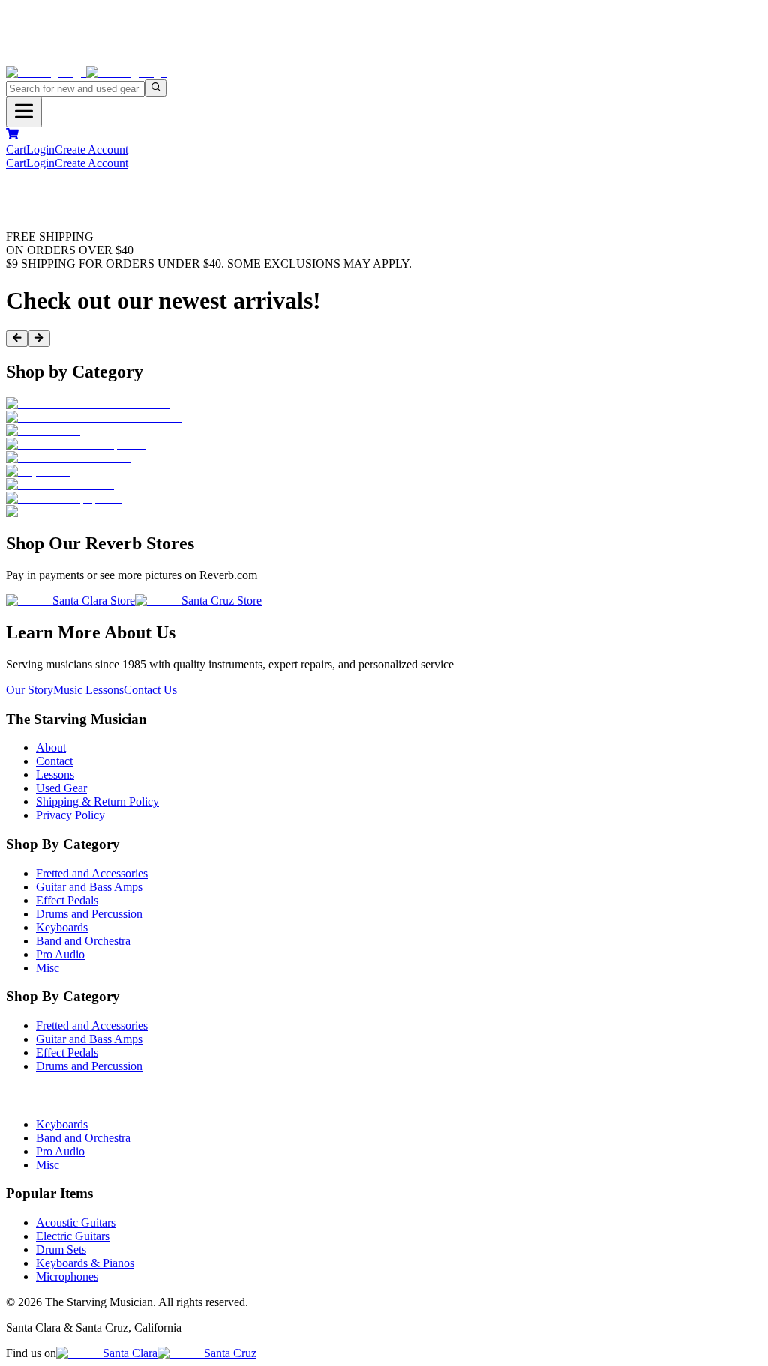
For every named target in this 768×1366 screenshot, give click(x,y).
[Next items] (39, 338)
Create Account (91, 149)
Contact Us (150, 689)
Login (40, 149)
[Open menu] (24, 112)
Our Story (29, 689)
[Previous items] (17, 338)
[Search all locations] (155, 87)
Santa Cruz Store (222, 600)
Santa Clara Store (93, 600)
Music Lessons (88, 689)
